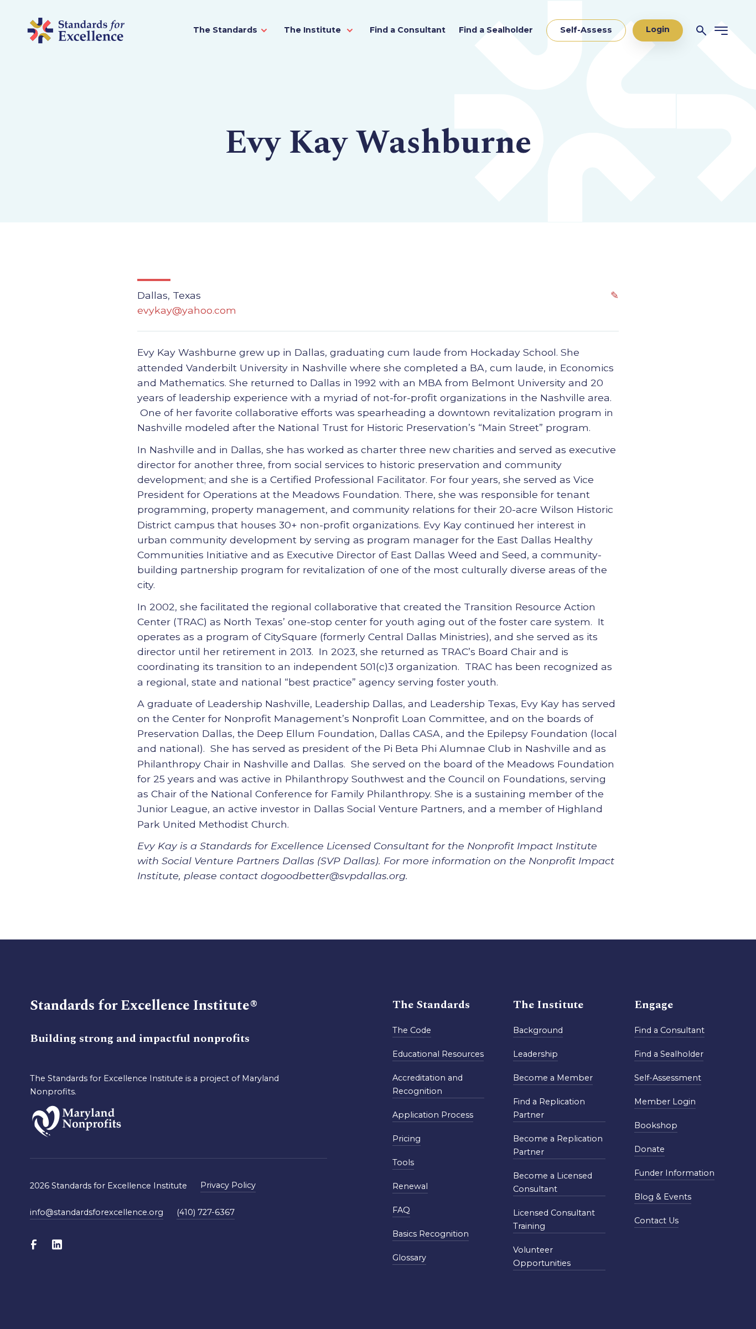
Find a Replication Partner (549, 1108)
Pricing (406, 1139)
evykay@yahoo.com (186, 310)
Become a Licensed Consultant (552, 1182)
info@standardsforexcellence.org (96, 1212)
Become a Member (553, 1078)
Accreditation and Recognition (427, 1084)
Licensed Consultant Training (554, 1219)
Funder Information (674, 1173)
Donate (649, 1149)
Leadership (535, 1054)
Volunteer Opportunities (542, 1256)
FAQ (401, 1210)
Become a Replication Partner (558, 1145)
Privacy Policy (228, 1185)
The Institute (313, 30)
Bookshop (655, 1125)
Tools (403, 1162)
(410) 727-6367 (206, 1212)
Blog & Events (662, 1197)
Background (538, 1030)
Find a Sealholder (496, 30)
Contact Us (656, 1221)
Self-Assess (586, 30)
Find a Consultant (408, 30)
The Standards (225, 30)
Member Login (665, 1102)
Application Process (432, 1115)
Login (658, 29)
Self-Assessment (667, 1078)
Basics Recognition (430, 1234)
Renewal (410, 1186)
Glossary (409, 1258)
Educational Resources (438, 1054)
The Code (411, 1030)
